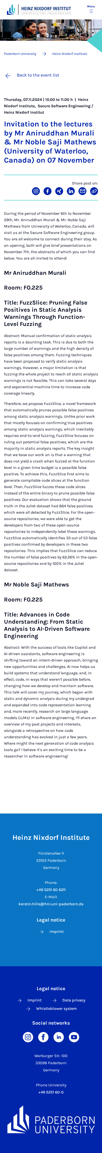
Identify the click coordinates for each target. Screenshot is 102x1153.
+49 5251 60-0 (51, 1092)
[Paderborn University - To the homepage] (11, 9)
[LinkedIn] (58, 1036)
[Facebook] (43, 1036)
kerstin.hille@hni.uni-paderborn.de (51, 904)
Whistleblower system (56, 1008)
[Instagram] (28, 1036)
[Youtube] (74, 1036)
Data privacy (73, 1000)
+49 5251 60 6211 (51, 889)
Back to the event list (38, 75)
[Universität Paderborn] (51, 1119)
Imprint (57, 931)
